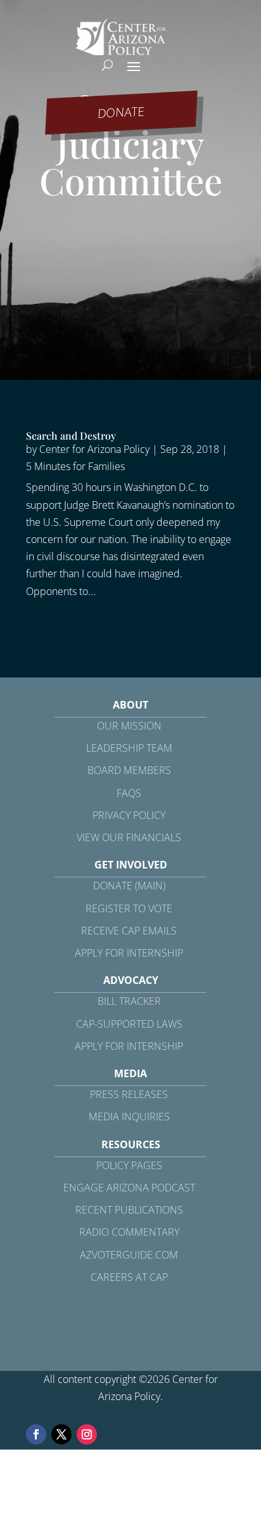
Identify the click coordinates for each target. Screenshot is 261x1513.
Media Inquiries (129, 1116)
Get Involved (130, 865)
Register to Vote (129, 908)
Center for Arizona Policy (94, 449)
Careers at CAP (129, 1277)
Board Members (129, 770)
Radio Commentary (129, 1232)
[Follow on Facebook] (36, 1434)
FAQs (129, 793)
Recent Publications (129, 1210)
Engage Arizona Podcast (129, 1188)
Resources (130, 1144)
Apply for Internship (129, 953)
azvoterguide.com (129, 1255)
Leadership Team (129, 748)
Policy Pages (129, 1165)
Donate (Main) (129, 886)
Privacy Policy (128, 815)
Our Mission (129, 726)
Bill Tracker (129, 1001)
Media (130, 1073)
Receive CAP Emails (129, 931)
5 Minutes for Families (75, 466)
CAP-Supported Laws (129, 1024)
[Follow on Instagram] (87, 1434)
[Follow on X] (61, 1434)
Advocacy (130, 980)
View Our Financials (129, 837)
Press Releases (129, 1094)
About (130, 705)
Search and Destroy (71, 435)
